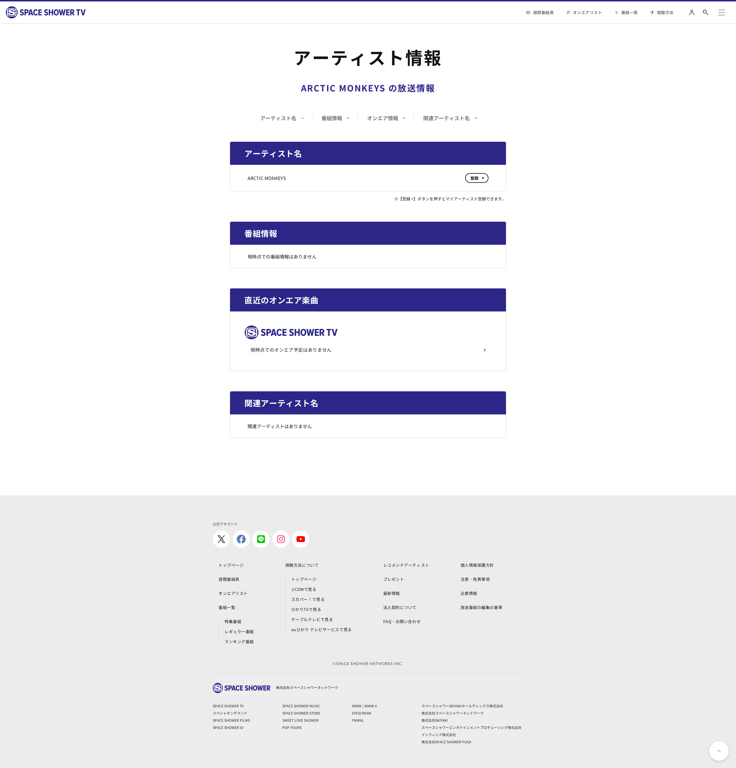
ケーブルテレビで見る (312, 619)
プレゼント (393, 579)
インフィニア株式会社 (438, 734)
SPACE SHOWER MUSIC (301, 705)
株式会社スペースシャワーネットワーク (452, 712)
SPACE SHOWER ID (228, 727)
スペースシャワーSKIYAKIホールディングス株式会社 (462, 705)
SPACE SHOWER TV (228, 705)
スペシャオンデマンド (230, 712)
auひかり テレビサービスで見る (321, 629)
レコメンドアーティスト (406, 565)
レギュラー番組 (239, 631)
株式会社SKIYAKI (434, 720)
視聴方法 (665, 12)
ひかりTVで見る (306, 609)
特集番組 (233, 621)
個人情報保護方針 (477, 565)
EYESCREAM (361, 712)
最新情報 (391, 593)
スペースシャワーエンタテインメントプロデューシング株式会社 (471, 727)
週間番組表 (543, 12)
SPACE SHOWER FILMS (231, 720)
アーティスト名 (278, 118)
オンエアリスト (587, 12)
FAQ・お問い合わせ (402, 621)
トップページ (231, 565)
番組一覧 (629, 12)
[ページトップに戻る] (719, 751)
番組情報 (331, 118)
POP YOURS (292, 727)
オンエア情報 (382, 118)
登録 (474, 178)
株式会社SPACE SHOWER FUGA (446, 741)
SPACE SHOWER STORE (301, 712)
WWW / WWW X (364, 705)
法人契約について (400, 607)
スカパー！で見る (308, 599)
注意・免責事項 (475, 579)
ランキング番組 (239, 641)
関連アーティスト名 (446, 118)
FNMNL (358, 720)
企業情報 (469, 593)
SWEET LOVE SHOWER (300, 720)
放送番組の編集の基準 (482, 607)
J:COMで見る (303, 589)
